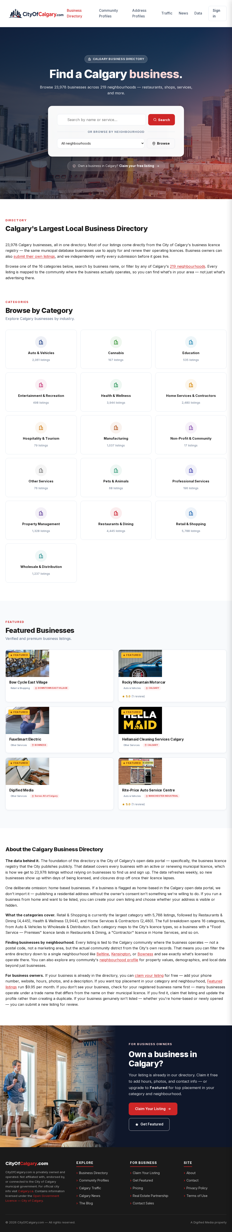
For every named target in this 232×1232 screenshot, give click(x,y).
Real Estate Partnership (150, 1196)
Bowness (145, 954)
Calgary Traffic (90, 1188)
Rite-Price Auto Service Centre (148, 790)
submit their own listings (34, 256)
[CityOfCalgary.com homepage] (36, 13)
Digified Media (21, 790)
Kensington (120, 954)
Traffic (166, 13)
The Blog (86, 1203)
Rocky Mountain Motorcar (144, 682)
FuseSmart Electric (25, 739)
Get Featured (151, 1124)
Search (164, 120)
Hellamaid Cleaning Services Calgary (153, 739)
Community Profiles (108, 13)
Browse (163, 143)
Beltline (103, 954)
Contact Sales (143, 1203)
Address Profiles (139, 13)
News (183, 13)
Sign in (216, 13)
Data (198, 13)
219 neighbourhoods (187, 266)
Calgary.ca (25, 1191)
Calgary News (89, 1196)
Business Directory (74, 13)
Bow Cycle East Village (28, 682)
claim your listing (149, 975)
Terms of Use (197, 1196)
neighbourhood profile (118, 960)
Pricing (138, 1188)
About (191, 1173)
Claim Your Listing (150, 1109)
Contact (192, 1180)
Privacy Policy (197, 1188)
